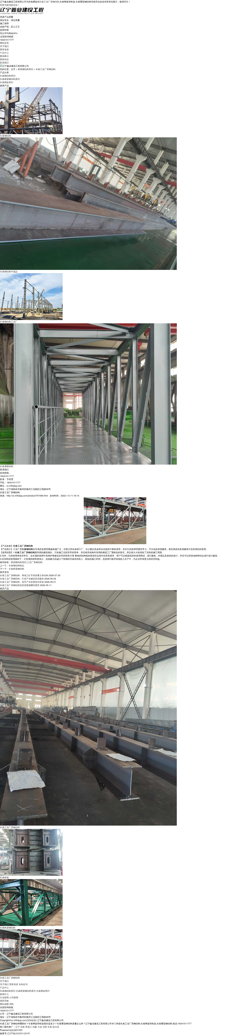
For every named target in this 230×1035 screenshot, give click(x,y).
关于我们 (4, 46)
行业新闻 (4, 997)
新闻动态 (4, 59)
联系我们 (4, 62)
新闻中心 (4, 994)
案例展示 (4, 56)
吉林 (22, 1026)
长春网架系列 (6, 82)
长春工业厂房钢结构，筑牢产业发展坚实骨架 (22, 581)
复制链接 (31, 1020)
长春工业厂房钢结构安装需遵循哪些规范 (19, 585)
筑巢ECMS (17, 1030)
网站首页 (4, 42)
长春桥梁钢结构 (16, 568)
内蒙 (35, 1026)
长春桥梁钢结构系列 (10, 78)
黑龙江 (28, 1026)
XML (11, 1003)
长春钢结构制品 (16, 565)
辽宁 (17, 1026)
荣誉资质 (4, 49)
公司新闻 (13, 997)
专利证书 (23, 984)
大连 (40, 1026)
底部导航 (4, 1000)
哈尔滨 (56, 1026)
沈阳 (45, 1026)
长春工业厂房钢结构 (49, 1)
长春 (50, 1026)
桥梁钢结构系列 (25, 69)
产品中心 (4, 52)
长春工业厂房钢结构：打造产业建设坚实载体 (22, 578)
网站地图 (4, 1003)
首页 (13, 69)
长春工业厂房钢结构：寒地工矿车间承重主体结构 (24, 575)
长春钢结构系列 (7, 75)
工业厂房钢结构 (34, 562)
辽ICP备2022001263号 (18, 1033)
